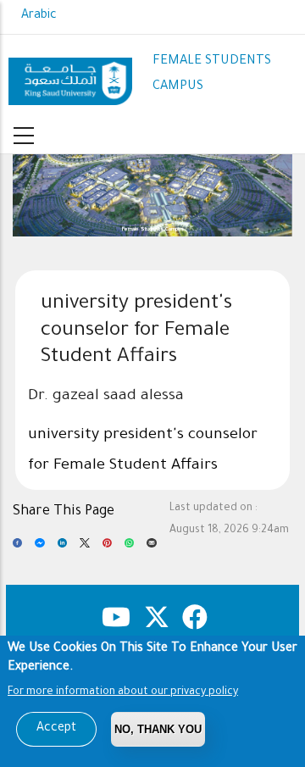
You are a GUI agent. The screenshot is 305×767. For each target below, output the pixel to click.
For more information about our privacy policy (123, 692)
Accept (56, 729)
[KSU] (70, 75)
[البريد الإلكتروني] (151, 548)
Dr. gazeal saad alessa (106, 396)
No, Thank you (158, 729)
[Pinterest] (107, 548)
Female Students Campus (153, 229)
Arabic (39, 16)
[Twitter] (84, 548)
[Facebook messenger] (39, 548)
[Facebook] (17, 548)
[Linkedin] (62, 548)
